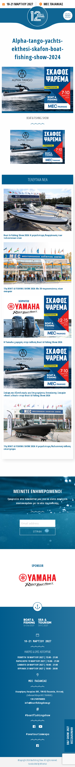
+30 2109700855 (37, 699)
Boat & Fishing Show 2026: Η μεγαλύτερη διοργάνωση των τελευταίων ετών (33, 236)
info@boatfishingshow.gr (37, 702)
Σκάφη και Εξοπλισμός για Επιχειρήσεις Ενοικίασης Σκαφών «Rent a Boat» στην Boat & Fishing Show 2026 (35, 394)
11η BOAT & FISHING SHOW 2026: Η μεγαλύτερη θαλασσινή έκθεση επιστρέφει (37, 447)
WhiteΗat (43, 763)
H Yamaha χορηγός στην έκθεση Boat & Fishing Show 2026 (33, 342)
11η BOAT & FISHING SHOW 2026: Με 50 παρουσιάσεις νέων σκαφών (33, 290)
